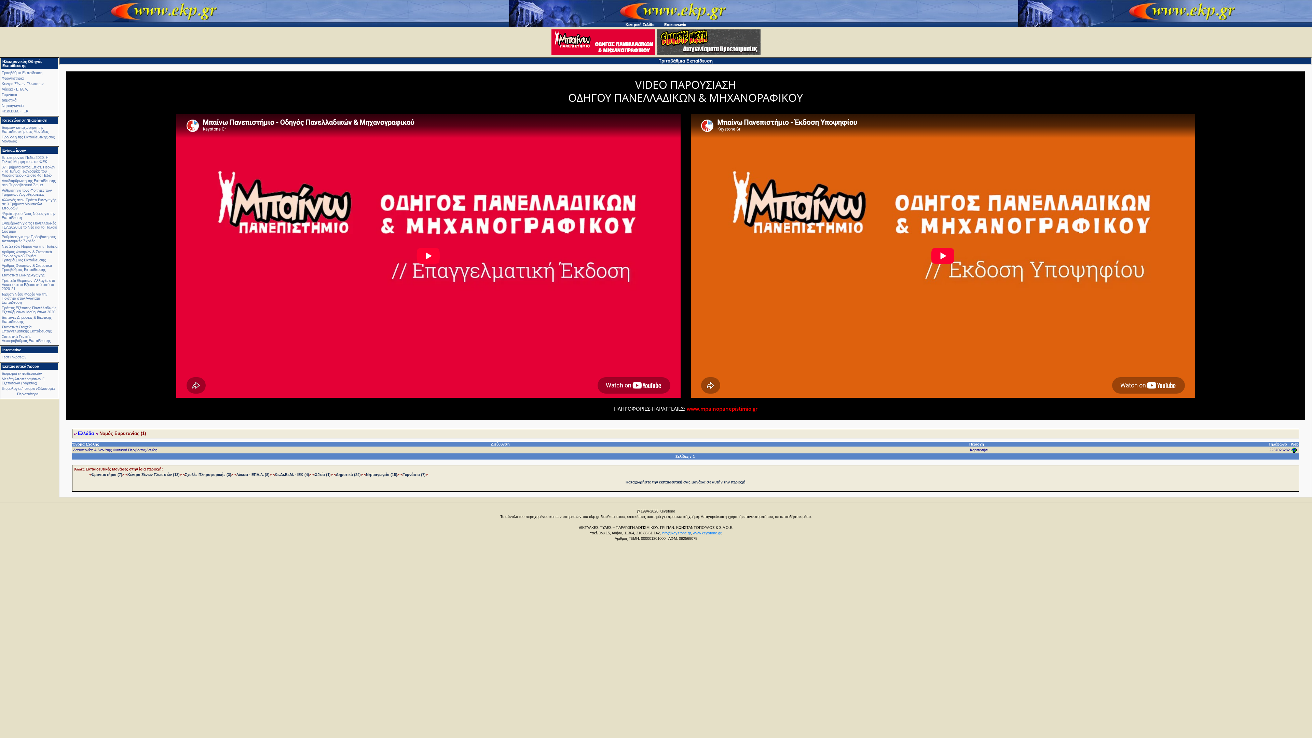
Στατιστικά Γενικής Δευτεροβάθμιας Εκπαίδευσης (26, 338)
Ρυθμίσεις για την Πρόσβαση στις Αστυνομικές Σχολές (29, 239)
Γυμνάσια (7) (414, 475)
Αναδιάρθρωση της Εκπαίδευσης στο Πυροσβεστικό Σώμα (29, 183)
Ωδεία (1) (322, 475)
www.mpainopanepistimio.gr (722, 408)
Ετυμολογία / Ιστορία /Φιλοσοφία (28, 388)
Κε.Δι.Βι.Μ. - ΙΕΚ (15, 111)
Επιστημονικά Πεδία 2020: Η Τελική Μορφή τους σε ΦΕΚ (25, 159)
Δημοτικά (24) (348, 475)
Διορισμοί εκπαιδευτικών (22, 373)
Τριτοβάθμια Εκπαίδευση (22, 73)
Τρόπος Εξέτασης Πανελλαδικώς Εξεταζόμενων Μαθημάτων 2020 (29, 310)
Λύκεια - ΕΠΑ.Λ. (15, 89)
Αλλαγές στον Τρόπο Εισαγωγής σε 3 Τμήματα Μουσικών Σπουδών (29, 204)
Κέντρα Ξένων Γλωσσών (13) (153, 475)
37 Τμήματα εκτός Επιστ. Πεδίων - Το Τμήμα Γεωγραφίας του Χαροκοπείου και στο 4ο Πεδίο (28, 171)
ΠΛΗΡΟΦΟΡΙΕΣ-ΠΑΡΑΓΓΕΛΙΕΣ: (650, 408)
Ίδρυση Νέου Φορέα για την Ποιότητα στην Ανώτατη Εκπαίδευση (24, 298)
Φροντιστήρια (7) (106, 475)
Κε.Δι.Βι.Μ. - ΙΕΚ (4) (292, 475)
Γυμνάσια (9, 95)
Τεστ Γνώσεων (14, 357)
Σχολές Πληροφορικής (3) (208, 475)
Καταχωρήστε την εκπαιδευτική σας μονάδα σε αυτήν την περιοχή (686, 482)
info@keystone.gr (676, 533)
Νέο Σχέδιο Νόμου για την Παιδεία (29, 246)
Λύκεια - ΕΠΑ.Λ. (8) (253, 475)
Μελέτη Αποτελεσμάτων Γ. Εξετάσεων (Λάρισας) (23, 381)
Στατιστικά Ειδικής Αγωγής (23, 275)
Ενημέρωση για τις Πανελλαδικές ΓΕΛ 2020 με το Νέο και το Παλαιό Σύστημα (29, 227)
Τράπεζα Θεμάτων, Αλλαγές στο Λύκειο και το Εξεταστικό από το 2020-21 (28, 284)
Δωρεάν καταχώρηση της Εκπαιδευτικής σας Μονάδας (25, 129)
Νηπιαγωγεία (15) (381, 475)
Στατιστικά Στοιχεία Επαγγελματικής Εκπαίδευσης (27, 329)
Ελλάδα (86, 433)
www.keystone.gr (707, 533)
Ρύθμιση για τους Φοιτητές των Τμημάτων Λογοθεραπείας (27, 192)
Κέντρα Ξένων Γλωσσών (23, 84)
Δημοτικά (9, 100)
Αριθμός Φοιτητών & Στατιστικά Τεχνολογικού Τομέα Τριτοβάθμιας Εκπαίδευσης (27, 256)
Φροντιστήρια (13, 78)
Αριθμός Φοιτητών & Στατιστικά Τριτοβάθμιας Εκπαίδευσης (27, 267)
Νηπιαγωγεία (13, 106)
